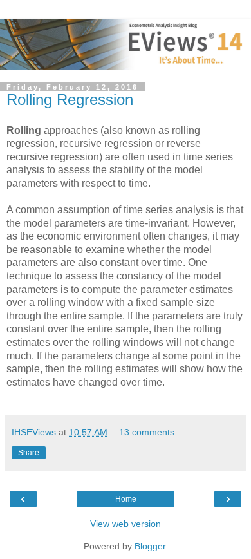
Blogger (150, 546)
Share (28, 452)
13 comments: (148, 432)
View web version (125, 523)
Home (125, 499)
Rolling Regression (69, 99)
